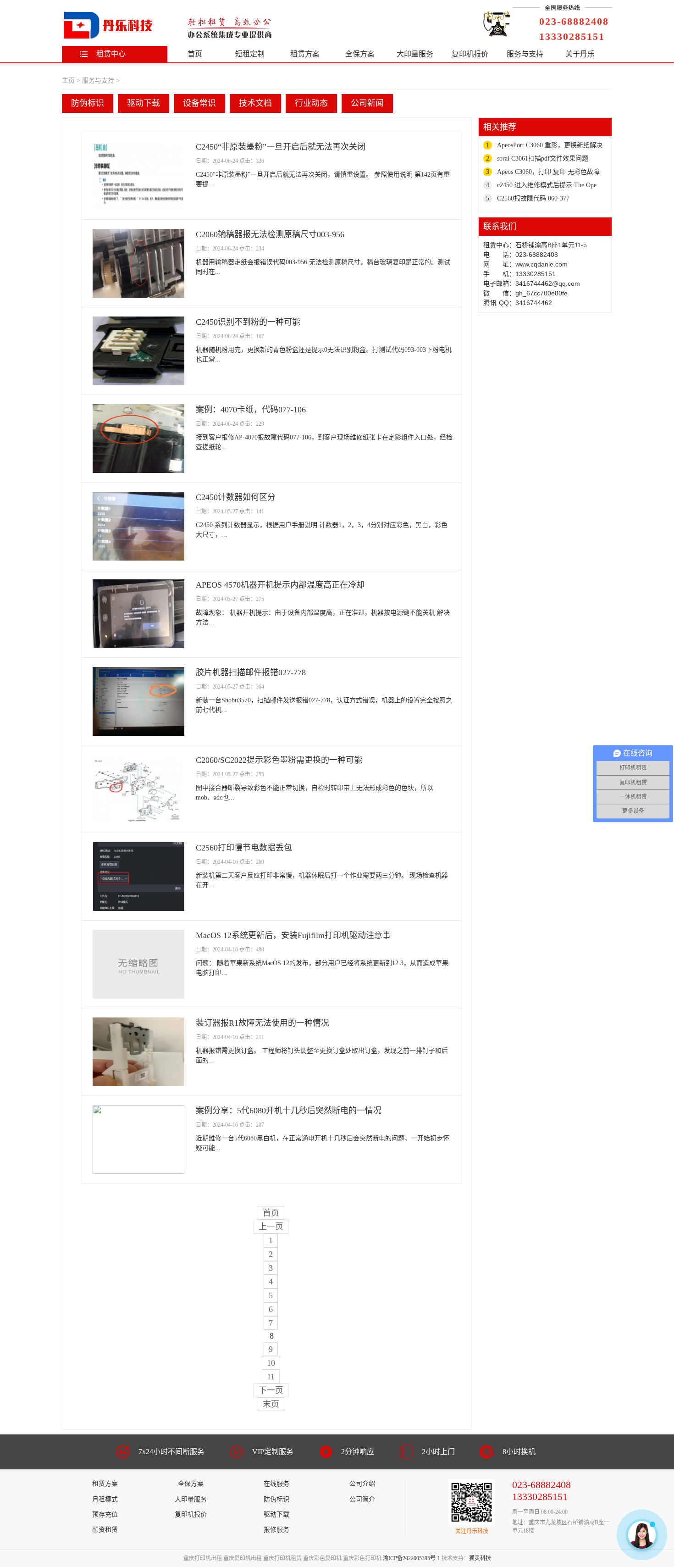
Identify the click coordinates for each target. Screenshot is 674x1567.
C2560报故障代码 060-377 (533, 198)
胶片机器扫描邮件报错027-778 (251, 672)
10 (271, 1362)
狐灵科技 (480, 1558)
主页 (68, 80)
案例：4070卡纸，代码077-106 (251, 409)
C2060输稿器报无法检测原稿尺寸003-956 (270, 234)
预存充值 (105, 1514)
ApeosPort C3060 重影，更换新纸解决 (549, 145)
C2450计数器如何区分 (236, 497)
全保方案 (360, 54)
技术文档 (255, 103)
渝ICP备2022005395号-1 (411, 1558)
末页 (271, 1404)
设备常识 (199, 103)
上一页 (271, 1226)
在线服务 (276, 1483)
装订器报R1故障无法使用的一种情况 (262, 1023)
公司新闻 (367, 103)
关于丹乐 (580, 54)
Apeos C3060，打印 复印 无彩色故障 (548, 171)
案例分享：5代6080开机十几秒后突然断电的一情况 (288, 1110)
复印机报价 (470, 54)
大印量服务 (415, 54)
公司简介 (362, 1499)
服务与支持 (525, 54)
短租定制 (250, 54)
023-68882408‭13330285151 (574, 29)
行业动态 (311, 103)
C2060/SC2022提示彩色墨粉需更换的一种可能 (279, 760)
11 (271, 1376)
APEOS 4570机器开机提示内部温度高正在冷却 (280, 584)
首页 (195, 54)
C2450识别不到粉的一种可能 (248, 322)
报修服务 (276, 1529)
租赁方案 (305, 54)
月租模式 (105, 1499)
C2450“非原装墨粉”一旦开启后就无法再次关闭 (280, 146)
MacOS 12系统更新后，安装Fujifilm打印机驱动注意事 (293, 935)
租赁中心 (111, 54)
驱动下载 (143, 103)
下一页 (271, 1390)
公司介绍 (362, 1483)
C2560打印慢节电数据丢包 (244, 847)
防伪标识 (87, 103)
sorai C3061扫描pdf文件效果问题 (542, 158)
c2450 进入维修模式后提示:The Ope (547, 185)
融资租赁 (105, 1529)
